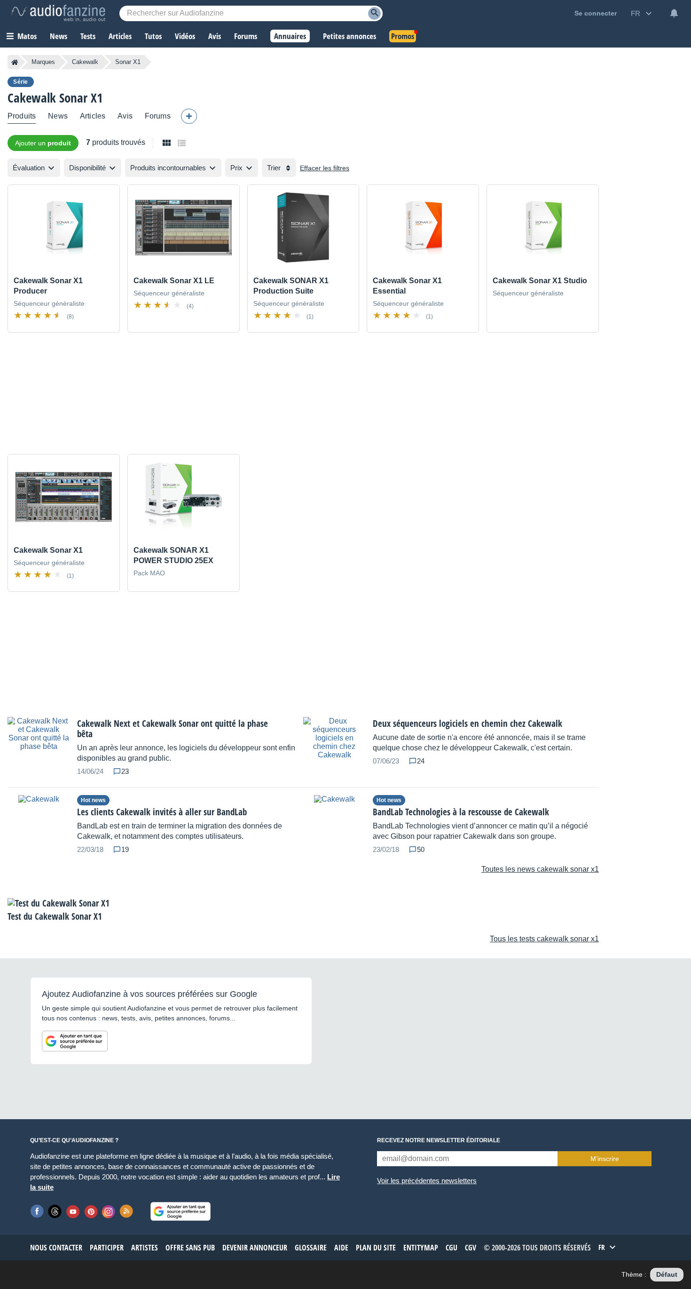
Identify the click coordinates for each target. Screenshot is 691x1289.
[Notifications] (674, 13)
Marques (43, 61)
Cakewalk (85, 61)
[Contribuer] (189, 116)
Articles (92, 116)
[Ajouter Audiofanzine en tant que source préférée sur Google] (75, 1041)
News (58, 116)
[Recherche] (374, 13)
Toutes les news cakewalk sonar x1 (540, 869)
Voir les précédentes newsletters (427, 1181)
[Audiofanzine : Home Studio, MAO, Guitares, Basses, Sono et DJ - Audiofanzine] (58, 13)
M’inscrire (604, 1158)
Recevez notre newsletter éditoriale (438, 1140)
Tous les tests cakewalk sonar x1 (544, 939)
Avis (125, 116)
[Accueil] (14, 62)
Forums (158, 116)
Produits (22, 116)
